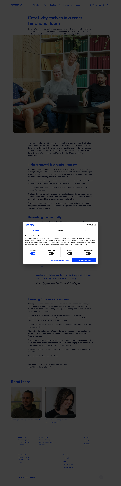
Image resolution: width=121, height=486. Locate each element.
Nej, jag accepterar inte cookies (60, 260)
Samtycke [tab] (36, 230)
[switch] (51, 253)
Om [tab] (85, 230)
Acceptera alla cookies (84, 260)
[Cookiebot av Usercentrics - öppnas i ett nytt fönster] (88, 225)
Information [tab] (60, 230)
